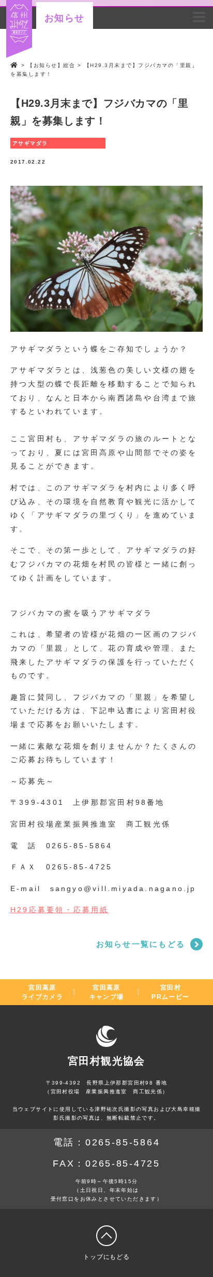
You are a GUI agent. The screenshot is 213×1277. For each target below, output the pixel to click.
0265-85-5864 (122, 1142)
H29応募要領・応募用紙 (59, 910)
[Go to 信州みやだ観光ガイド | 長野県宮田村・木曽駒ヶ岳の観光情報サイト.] (14, 65)
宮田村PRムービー (170, 992)
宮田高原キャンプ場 (106, 992)
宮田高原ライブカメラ (42, 992)
